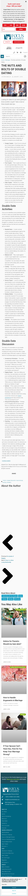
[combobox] (14, 56)
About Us (4, 809)
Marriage (7, 60)
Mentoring (17, 599)
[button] (2, 56)
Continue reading (6, 460)
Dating (4, 482)
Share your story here (13, 779)
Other (21, 29)
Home (2, 60)
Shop (3, 848)
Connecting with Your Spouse (15, 480)
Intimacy (9, 482)
